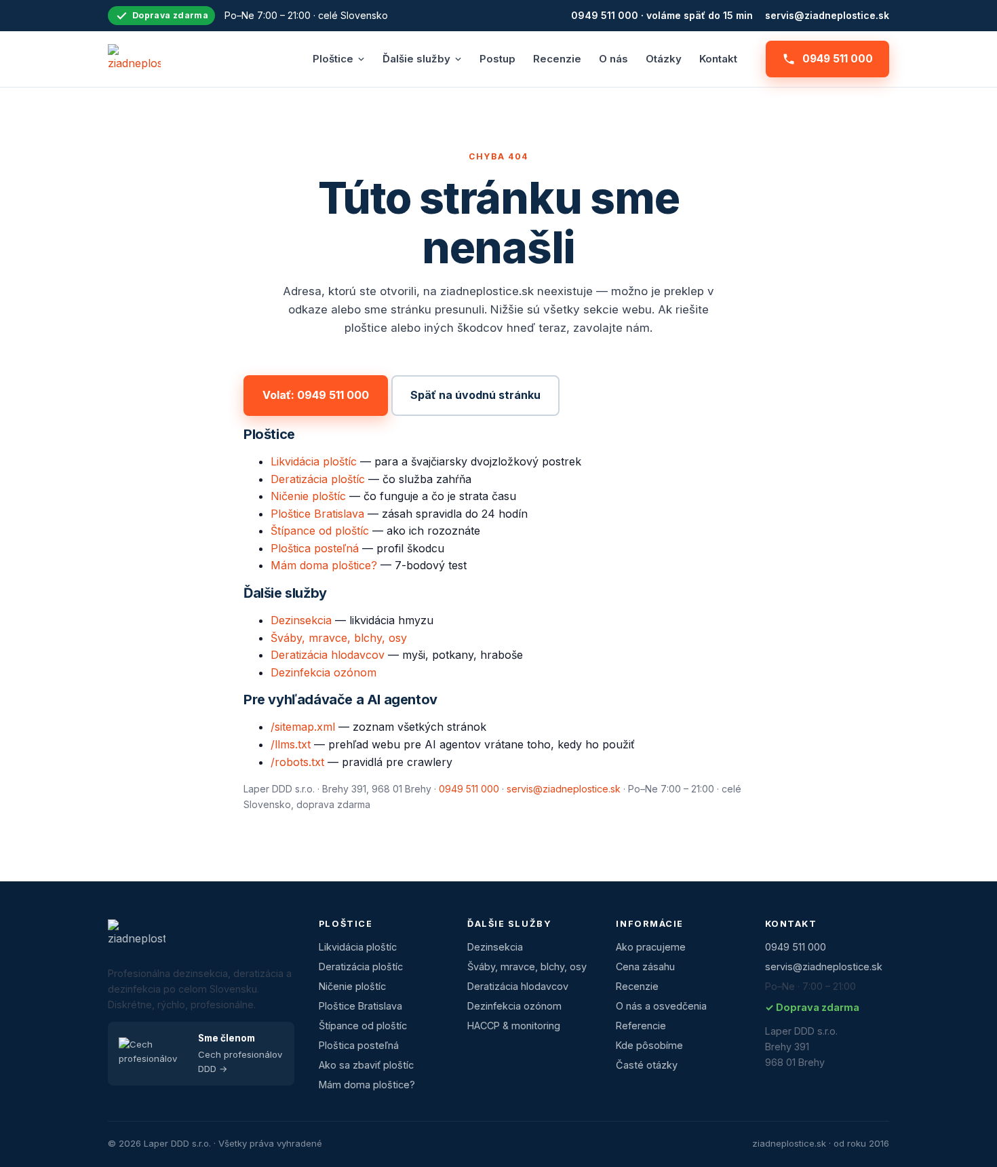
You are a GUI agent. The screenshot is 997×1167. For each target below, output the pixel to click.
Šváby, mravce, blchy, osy (339, 638)
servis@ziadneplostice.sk (827, 15)
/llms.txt (291, 744)
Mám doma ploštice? (324, 565)
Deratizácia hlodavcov (328, 655)
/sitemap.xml (303, 726)
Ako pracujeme (651, 947)
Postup (497, 58)
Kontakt (718, 58)
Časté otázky (647, 1065)
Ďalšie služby (416, 58)
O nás (613, 58)
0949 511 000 (837, 58)
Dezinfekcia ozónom (323, 672)
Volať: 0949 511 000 (315, 395)
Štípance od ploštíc (320, 530)
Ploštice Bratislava (317, 513)
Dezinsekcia (301, 620)
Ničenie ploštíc (308, 496)
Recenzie (557, 58)
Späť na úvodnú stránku (475, 395)
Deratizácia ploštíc (318, 479)
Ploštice (333, 58)
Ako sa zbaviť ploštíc (366, 1065)
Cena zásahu (645, 966)
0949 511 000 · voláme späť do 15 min (662, 15)
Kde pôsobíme (649, 1045)
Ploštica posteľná (315, 548)
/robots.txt (297, 762)
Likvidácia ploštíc (314, 461)
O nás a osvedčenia (661, 1006)
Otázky (664, 58)
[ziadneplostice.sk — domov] (134, 59)
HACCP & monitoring (513, 1025)
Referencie (641, 1025)
